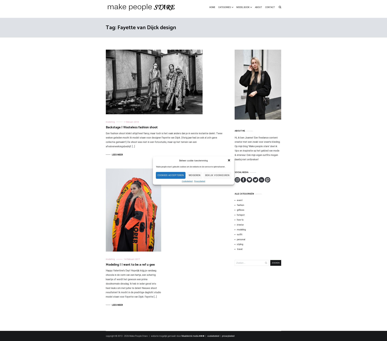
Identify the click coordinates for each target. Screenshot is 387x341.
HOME (212, 7)
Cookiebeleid (187, 181)
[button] (229, 160)
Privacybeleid (199, 181)
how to (240, 220)
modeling (110, 122)
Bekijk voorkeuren (217, 175)
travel (239, 249)
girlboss (240, 210)
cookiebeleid (213, 336)
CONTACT (270, 7)
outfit (239, 234)
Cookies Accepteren (171, 175)
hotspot (241, 215)
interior (240, 225)
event (239, 200)
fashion (240, 205)
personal (241, 239)
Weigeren (194, 175)
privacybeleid (228, 336)
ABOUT (258, 7)
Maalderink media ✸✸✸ (193, 336)
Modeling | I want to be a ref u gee (130, 264)
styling (240, 244)
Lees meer (117, 154)
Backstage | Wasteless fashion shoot (132, 127)
